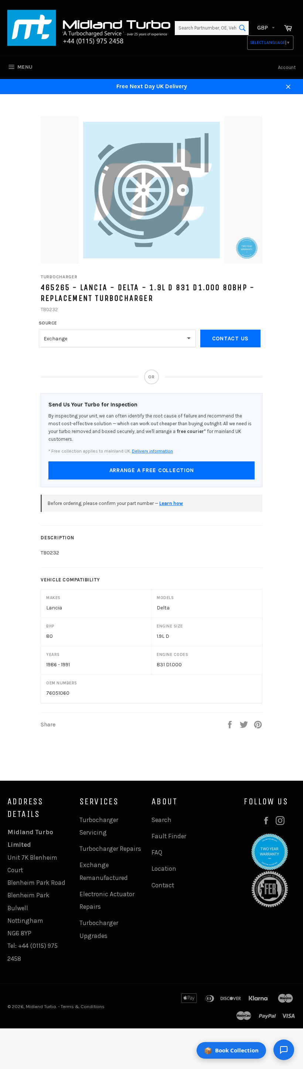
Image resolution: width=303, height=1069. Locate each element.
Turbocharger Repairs (110, 848)
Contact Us (230, 338)
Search (161, 820)
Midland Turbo (41, 1006)
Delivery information (152, 451)
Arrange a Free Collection (151, 470)
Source (48, 323)
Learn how (171, 503)
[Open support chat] (283, 1049)
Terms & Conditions (83, 1006)
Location (164, 868)
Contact (163, 885)
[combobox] (212, 28)
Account (287, 67)
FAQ (157, 852)
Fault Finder (169, 836)
